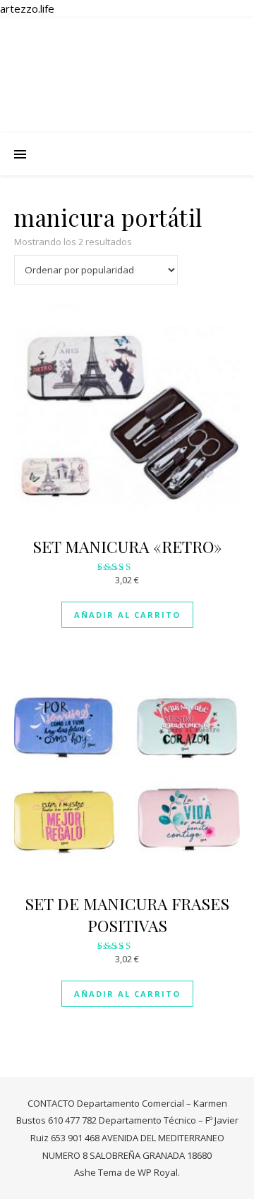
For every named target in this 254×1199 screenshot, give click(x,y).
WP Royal (158, 1172)
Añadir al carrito (127, 614)
